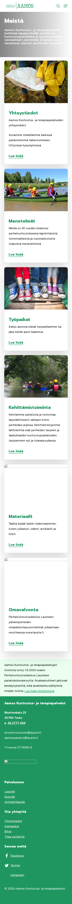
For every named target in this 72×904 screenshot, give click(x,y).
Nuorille (9, 796)
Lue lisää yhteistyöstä (39, 691)
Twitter (15, 865)
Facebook (17, 855)
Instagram (17, 875)
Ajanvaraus (11, 826)
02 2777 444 (16, 723)
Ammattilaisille (14, 802)
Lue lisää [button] (16, 156)
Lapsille (9, 791)
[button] (66, 6)
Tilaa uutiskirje (14, 836)
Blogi (7, 831)
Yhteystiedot (13, 821)
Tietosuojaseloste (16, 752)
